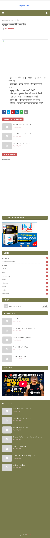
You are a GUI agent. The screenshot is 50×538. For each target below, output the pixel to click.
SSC (25, 272)
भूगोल (25, 290)
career (25, 265)
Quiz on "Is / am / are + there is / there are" (28, 437)
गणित (25, 286)
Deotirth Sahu (10, 29)
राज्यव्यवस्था (25, 293)
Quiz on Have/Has (19, 446)
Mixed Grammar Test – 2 (22, 134)
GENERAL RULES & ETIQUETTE (24, 328)
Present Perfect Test (20, 347)
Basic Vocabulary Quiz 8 (22, 337)
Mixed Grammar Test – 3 (22, 124)
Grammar (25, 258)
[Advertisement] (25, 502)
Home (4, 20)
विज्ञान (25, 279)
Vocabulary (25, 276)
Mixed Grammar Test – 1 (21, 143)
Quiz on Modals (19, 465)
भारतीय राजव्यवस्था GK (25, 262)
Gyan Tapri (24, 5)
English (25, 269)
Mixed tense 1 (18, 319)
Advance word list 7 (20, 356)
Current (25, 283)
